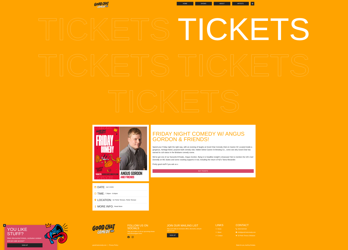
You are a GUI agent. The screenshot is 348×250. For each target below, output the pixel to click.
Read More (118, 206)
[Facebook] (128, 237)
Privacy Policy (113, 245)
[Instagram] (132, 237)
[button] (4, 225)
